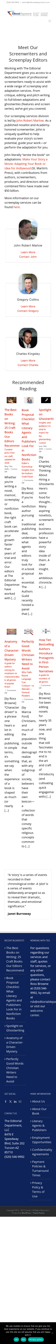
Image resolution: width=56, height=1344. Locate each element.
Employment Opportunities (41, 1140)
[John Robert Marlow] (28, 230)
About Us (38, 1101)
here (16, 207)
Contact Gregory (28, 310)
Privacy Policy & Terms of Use (38, 1189)
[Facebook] (5, 1101)
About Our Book (39, 1111)
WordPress (26, 1213)
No (23, 1339)
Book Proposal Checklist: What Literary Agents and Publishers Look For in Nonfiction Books (14, 998)
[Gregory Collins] (28, 284)
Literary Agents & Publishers (39, 1125)
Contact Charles (28, 365)
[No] (52, 1333)
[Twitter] (10, 1101)
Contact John (28, 256)
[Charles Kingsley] (28, 338)
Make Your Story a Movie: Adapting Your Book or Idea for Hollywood (25, 163)
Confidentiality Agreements (41, 1152)
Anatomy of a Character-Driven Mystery (14, 1044)
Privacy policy (36, 1339)
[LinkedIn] (15, 1101)
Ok (16, 1339)
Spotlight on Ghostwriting (15, 1028)
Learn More (28, 252)
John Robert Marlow (30, 120)
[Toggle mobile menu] (50, 21)
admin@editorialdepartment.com (36, 2)
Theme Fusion (39, 1213)
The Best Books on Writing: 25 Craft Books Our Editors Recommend (15, 959)
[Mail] (20, 1101)
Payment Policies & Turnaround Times (40, 1168)
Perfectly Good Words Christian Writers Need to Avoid (15, 1070)
